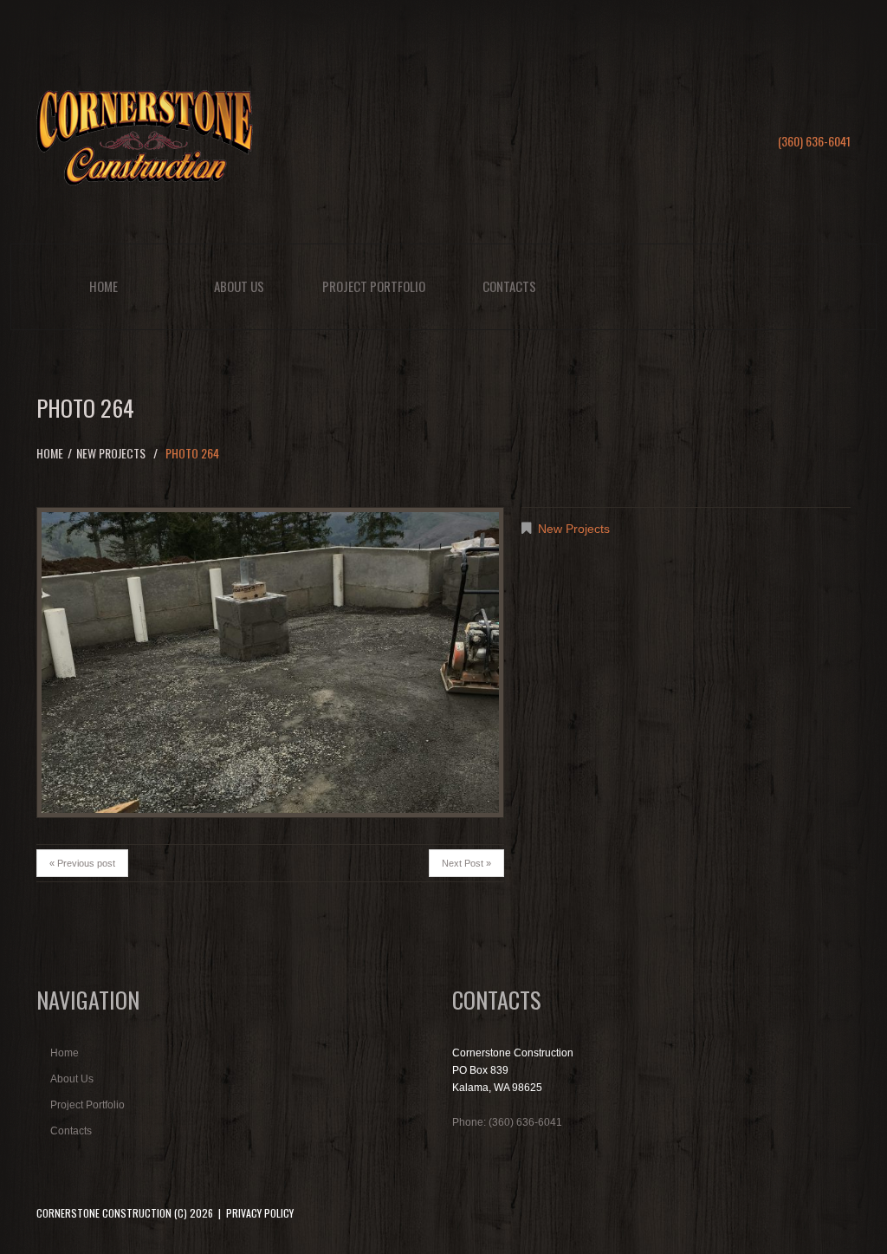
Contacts (509, 286)
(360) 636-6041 (814, 141)
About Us (239, 286)
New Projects (111, 453)
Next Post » (466, 863)
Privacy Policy (260, 1212)
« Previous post (82, 863)
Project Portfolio (373, 286)
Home (103, 286)
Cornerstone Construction (104, 1212)
